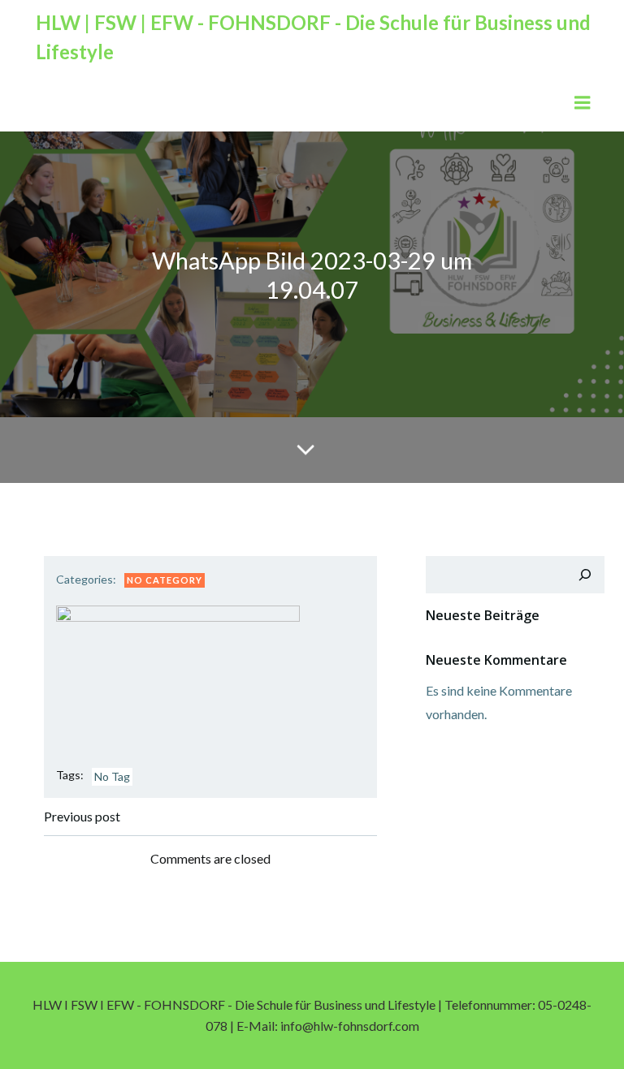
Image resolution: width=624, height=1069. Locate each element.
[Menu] (582, 103)
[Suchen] (585, 574)
